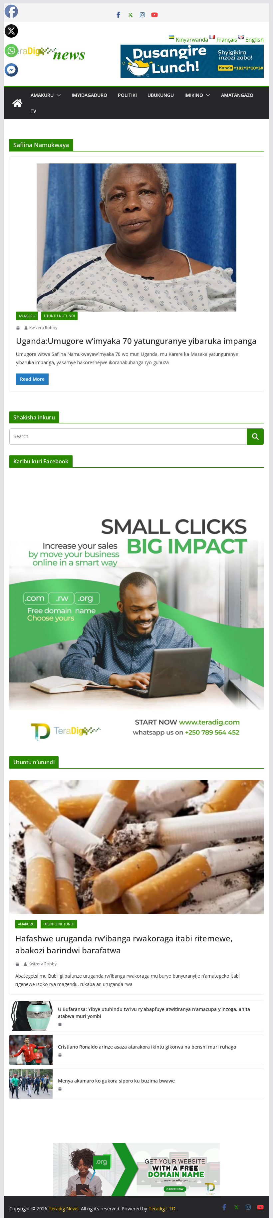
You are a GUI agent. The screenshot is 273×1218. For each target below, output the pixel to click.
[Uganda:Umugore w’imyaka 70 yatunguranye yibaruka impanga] (136, 237)
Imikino (193, 95)
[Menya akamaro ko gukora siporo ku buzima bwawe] (31, 1084)
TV (33, 111)
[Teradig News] (17, 103)
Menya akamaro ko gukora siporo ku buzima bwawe (116, 1081)
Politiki (127, 95)
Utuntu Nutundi (59, 316)
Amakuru (42, 95)
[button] (57, 95)
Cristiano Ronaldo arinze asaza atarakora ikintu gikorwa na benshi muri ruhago (147, 1047)
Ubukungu (160, 95)
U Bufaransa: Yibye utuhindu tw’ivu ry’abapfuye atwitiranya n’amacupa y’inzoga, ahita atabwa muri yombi (154, 1012)
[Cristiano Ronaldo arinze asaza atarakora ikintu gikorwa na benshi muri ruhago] (31, 1050)
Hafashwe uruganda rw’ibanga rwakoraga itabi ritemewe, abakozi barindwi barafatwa (123, 944)
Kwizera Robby (43, 328)
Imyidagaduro (89, 95)
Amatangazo (237, 95)
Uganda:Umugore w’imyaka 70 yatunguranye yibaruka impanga (136, 340)
